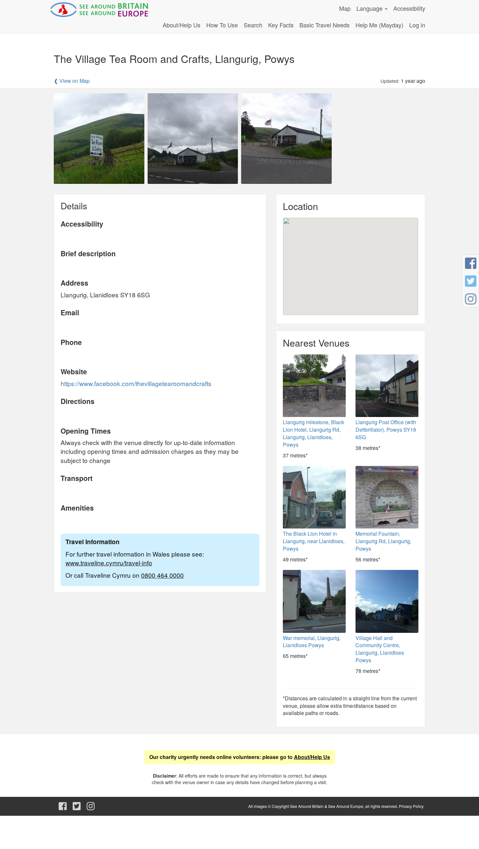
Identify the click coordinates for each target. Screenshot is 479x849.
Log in (417, 25)
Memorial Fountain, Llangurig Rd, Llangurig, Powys (383, 541)
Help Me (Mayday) (379, 25)
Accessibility (409, 8)
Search (253, 25)
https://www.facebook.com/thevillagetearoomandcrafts (136, 383)
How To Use (222, 25)
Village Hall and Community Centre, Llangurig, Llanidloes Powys (380, 649)
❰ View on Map (72, 80)
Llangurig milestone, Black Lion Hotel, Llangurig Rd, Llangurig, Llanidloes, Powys (313, 433)
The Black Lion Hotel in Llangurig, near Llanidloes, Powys (313, 541)
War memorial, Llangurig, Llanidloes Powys (312, 641)
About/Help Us (181, 25)
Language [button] (370, 8)
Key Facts (281, 25)
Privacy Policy (411, 806)
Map (345, 8)
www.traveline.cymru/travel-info (108, 562)
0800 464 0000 (162, 575)
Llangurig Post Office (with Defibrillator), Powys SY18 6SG (386, 429)
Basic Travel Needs (324, 25)
